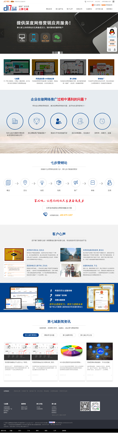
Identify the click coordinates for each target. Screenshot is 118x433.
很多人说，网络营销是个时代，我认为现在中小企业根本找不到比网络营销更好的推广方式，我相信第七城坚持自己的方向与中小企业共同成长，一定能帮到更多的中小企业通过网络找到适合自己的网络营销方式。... (98, 270)
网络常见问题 (49, 335)
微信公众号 (24, 407)
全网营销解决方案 (106, 1)
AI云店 (38, 407)
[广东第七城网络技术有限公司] (11, 10)
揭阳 (46, 430)
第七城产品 (59, 9)
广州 (16, 426)
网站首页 (49, 9)
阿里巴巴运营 (63, 391)
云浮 (54, 430)
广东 (28, 430)
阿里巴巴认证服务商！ (20, 1)
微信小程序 (24, 409)
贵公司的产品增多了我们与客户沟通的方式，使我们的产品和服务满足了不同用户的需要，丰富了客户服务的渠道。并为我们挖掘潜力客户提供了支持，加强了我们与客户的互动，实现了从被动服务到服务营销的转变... (98, 254)
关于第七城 (99, 9)
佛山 (22, 426)
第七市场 (97, 1)
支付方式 (54, 409)
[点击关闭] (115, 27)
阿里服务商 (109, 5)
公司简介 (54, 407)
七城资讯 (89, 9)
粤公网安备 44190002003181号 (64, 422)
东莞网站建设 (54, 391)
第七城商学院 (68, 335)
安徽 (11, 430)
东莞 (11, 426)
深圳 (13, 426)
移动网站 (6, 410)
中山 (19, 426)
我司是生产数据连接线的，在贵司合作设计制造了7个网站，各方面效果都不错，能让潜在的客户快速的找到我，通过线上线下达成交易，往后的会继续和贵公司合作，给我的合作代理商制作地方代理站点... (42, 254)
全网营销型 (7, 407)
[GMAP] (41, 422)
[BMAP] (37, 422)
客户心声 (70, 9)
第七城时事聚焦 (31, 335)
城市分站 (3, 430)
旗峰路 (64, 430)
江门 (27, 426)
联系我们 (109, 9)
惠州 (25, 426)
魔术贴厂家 (33, 391)
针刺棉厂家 (25, 391)
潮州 (37, 430)
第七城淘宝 (97, 5)
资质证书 (79, 9)
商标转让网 (17, 391)
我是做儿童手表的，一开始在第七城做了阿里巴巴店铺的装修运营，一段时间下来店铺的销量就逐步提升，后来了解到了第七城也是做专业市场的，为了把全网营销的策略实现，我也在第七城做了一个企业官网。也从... (42, 270)
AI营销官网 (39, 409)
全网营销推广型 (8, 409)
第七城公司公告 (86, 335)
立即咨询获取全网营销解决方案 (59, 208)
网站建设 (46, 391)
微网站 (5, 412)
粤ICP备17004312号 (56, 424)
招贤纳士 (54, 410)
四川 (19, 430)
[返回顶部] (114, 50)
